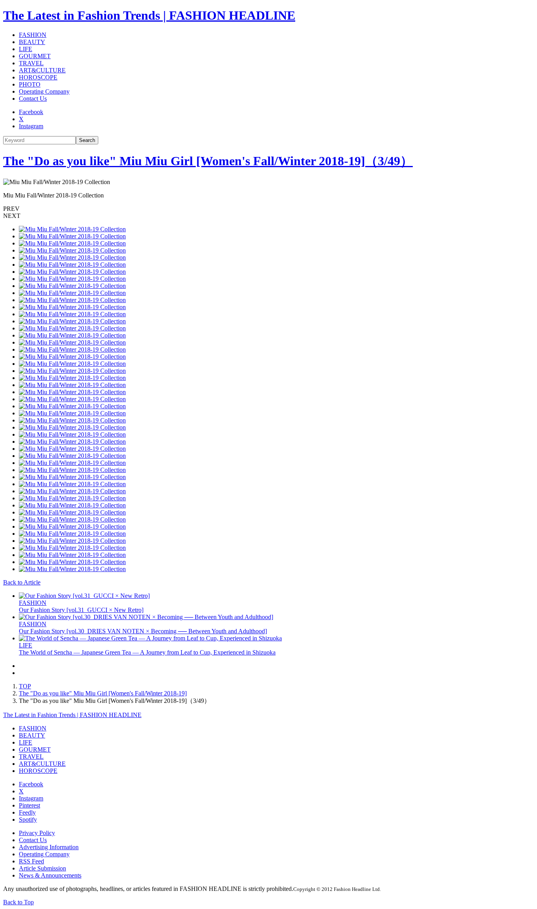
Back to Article (21, 582)
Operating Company (44, 91)
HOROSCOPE (38, 77)
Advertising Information (49, 847)
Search (87, 140)
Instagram (31, 126)
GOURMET (35, 56)
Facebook (31, 112)
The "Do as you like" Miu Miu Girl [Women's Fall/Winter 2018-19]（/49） (208, 161)
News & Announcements (50, 875)
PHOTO (29, 84)
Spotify (28, 819)
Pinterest (29, 805)
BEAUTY (32, 42)
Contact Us (33, 98)
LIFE (25, 49)
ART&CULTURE (42, 70)
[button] (268, 208)
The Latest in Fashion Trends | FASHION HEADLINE (149, 15)
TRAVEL (31, 63)
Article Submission (42, 868)
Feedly (27, 812)
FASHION (32, 34)
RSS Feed (31, 861)
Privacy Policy (37, 833)
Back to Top (18, 902)
